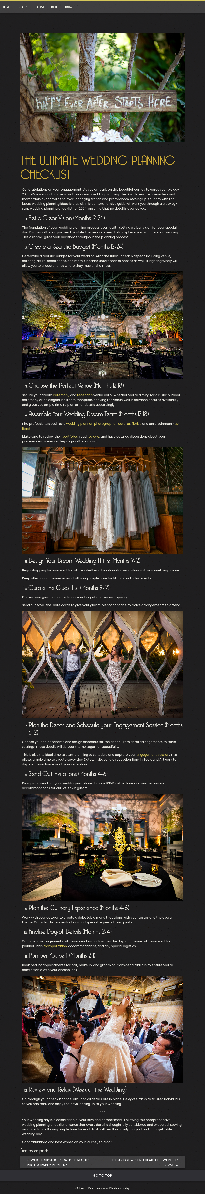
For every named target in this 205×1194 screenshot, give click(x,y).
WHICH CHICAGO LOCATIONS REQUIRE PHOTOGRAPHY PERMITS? (58, 1162)
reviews (93, 436)
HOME (6, 7)
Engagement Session (152, 754)
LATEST (40, 7)
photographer (105, 423)
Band (26, 428)
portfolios (70, 436)
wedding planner (79, 423)
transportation (55, 946)
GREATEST (23, 7)
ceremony (61, 395)
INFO (54, 7)
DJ (177, 423)
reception (85, 395)
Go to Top (102, 1175)
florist (136, 423)
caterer (124, 423)
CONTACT (69, 7)
